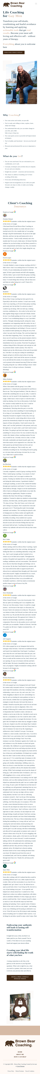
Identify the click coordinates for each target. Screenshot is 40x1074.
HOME (20, 1052)
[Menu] (36, 3)
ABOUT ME (20, 1054)
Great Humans (20, 1066)
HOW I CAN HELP (20, 1057)
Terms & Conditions (29, 1071)
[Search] (32, 3)
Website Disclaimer (19, 1071)
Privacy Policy (11, 1071)
